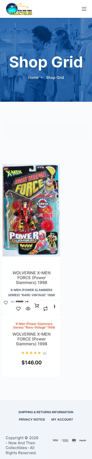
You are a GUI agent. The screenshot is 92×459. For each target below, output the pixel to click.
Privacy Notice (32, 419)
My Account (62, 419)
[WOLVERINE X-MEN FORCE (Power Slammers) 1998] (31, 217)
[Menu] (84, 9)
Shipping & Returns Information (45, 412)
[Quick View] (28, 308)
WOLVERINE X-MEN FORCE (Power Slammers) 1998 (32, 277)
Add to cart (36, 309)
